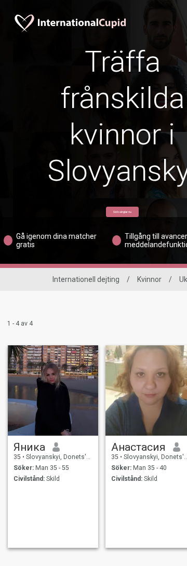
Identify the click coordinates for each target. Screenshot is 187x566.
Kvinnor (149, 279)
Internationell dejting (85, 279)
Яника (29, 447)
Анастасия (138, 447)
